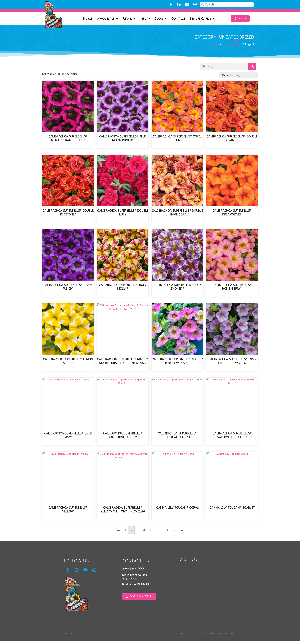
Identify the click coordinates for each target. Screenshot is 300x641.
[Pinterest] (179, 4)
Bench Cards (200, 18)
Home (87, 18)
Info (143, 18)
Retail (127, 18)
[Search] (252, 66)
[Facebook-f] (171, 4)
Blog (159, 18)
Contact (178, 18)
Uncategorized (232, 44)
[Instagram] (195, 4)
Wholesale (106, 18)
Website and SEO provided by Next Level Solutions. (208, 634)
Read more (68, 145)
